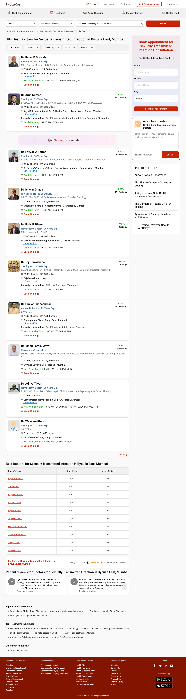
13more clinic (30, 281)
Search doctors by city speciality (54, 673)
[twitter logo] (160, 667)
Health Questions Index (85, 671)
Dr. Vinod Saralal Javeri (36, 346)
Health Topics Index (84, 676)
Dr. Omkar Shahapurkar (36, 304)
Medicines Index (83, 679)
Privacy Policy (116, 679)
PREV (12, 455)
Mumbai (16, 31)
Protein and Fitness (14, 671)
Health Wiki (80, 665)
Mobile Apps (116, 673)
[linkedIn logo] (166, 667)
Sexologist (27, 31)
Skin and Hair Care (13, 673)
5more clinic (30, 170)
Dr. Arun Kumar (31, 95)
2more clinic (30, 243)
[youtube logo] (171, 667)
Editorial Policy (117, 682)
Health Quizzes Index (85, 673)
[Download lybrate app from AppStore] (164, 687)
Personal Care (12, 684)
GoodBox (9, 690)
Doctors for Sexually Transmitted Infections (53, 31)
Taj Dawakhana (15, 518)
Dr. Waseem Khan (32, 421)
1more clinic (30, 76)
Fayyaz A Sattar (15, 494)
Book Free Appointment (149, 4)
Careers (114, 671)
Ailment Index (81, 682)
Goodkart (10, 665)
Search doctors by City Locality (53, 668)
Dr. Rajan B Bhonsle (33, 57)
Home (8, 31)
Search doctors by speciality (52, 671)
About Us (114, 665)
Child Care (10, 687)
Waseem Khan (14, 550)
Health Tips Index (83, 668)
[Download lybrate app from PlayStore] (164, 681)
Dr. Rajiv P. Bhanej (32, 224)
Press (113, 684)
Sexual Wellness (12, 676)
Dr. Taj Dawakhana (33, 262)
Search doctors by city (50, 665)
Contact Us (115, 668)
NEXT (122, 455)
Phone (137, 78)
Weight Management (14, 679)
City (136, 91)
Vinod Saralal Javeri (17, 534)
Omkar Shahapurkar (17, 526)
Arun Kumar (13, 486)
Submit (170, 155)
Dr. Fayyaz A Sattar (33, 152)
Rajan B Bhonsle (15, 478)
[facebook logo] (154, 667)
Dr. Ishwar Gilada (32, 189)
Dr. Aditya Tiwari (31, 383)
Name (137, 65)
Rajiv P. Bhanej (14, 510)
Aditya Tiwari (14, 542)
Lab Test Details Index (85, 684)
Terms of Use (116, 676)
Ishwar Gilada (14, 502)
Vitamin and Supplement (16, 668)
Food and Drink (12, 682)
